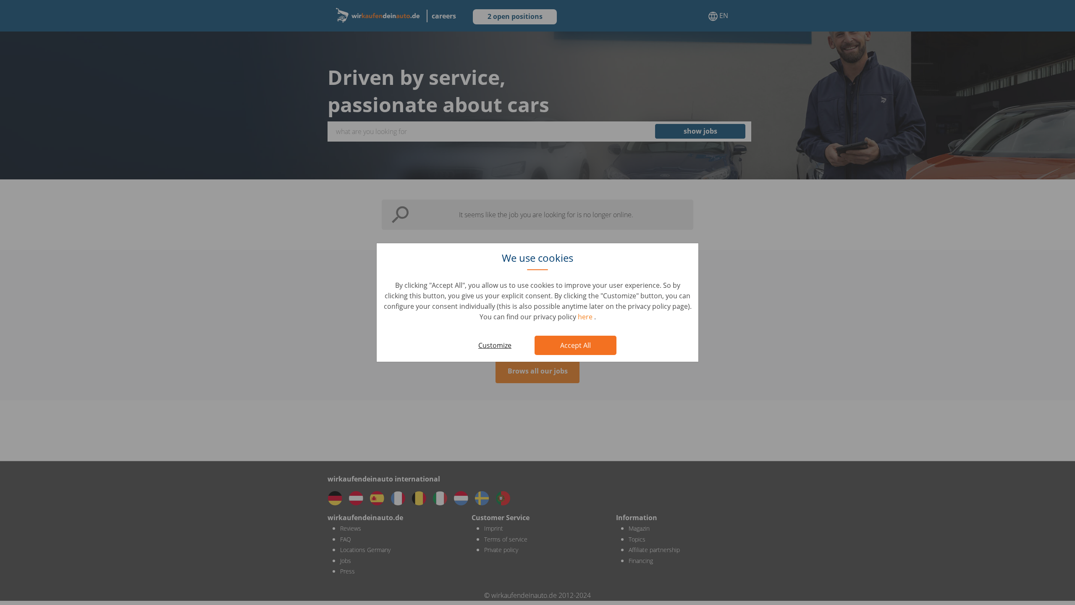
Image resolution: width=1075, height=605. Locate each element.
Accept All (575, 345)
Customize (494, 345)
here (586, 316)
